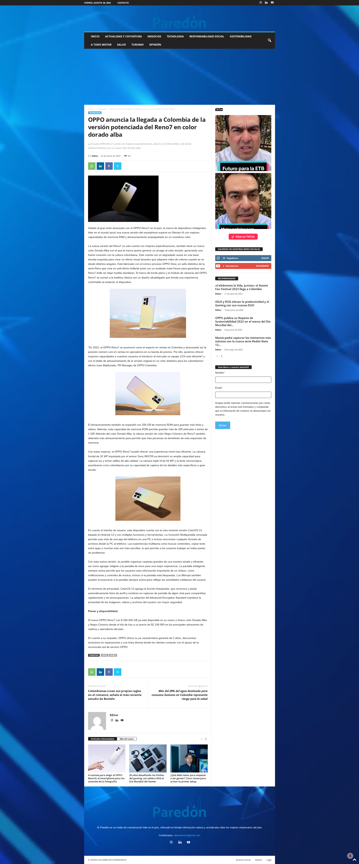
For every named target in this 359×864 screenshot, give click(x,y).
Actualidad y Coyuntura (123, 36)
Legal (268, 859)
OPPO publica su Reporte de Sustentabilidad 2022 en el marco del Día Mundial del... (243, 321)
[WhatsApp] (92, 166)
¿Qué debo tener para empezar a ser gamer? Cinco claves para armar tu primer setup (188, 778)
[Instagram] (260, 2)
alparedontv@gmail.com (187, 835)
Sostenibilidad (240, 36)
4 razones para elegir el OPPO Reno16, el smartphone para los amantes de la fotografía (106, 778)
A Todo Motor (101, 44)
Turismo (137, 44)
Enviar (222, 425)
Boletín (258, 859)
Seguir (265, 258)
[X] (117, 166)
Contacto (123, 2)
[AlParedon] (179, 18)
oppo (104, 655)
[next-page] (206, 739)
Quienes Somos (243, 859)
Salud (121, 44)
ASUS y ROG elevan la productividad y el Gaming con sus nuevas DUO (242, 303)
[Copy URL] (126, 166)
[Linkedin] (266, 2)
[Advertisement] (179, 77)
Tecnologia (175, 36)
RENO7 (113, 655)
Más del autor (127, 738)
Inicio (95, 36)
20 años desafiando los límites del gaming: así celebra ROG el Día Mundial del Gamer (146, 778)
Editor (95, 155)
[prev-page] (201, 739)
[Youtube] (272, 2)
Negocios (154, 36)
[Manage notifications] (350, 856)
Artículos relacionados (102, 738)
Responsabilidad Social (206, 36)
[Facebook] (109, 166)
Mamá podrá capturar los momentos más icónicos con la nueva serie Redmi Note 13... (243, 341)
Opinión (155, 44)
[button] (269, 40)
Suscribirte (262, 265)
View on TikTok (245, 236)
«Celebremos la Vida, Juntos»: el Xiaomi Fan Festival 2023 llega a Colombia (241, 287)
